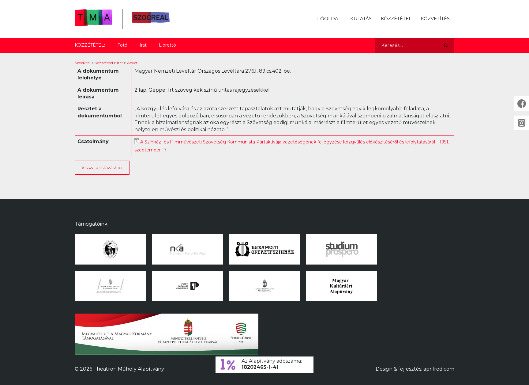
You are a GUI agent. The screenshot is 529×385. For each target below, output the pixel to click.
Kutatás (361, 18)
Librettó (167, 45)
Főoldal (329, 18)
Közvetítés (435, 18)
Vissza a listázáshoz (102, 167)
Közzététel (396, 18)
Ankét (132, 62)
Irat (143, 45)
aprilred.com (438, 369)
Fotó (122, 45)
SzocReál (83, 62)
